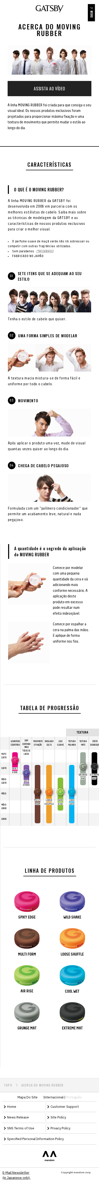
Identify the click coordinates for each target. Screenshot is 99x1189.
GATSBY (49, 8)
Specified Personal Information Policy (35, 1139)
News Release (18, 1117)
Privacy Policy (60, 1128)
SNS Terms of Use (20, 1128)
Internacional (53, 1097)
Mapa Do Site (28, 1097)
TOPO (8, 1085)
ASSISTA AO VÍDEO (49, 89)
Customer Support (65, 1106)
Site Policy (58, 1117)
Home (11, 1106)
